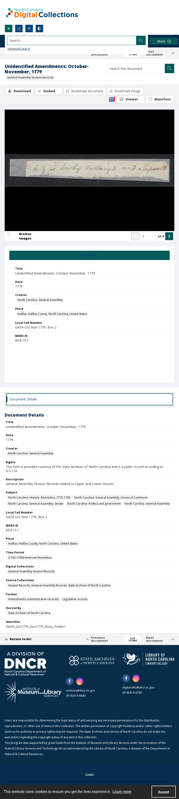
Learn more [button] (122, 792)
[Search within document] (169, 68)
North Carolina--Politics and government (94, 504)
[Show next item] (169, 236)
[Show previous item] (135, 236)
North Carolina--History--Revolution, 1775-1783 (39, 497)
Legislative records (74, 599)
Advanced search (18, 49)
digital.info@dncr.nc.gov (138, 687)
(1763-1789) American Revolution (30, 558)
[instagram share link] (79, 681)
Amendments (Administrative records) (33, 599)
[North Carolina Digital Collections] (42, 12)
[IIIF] (112, 99)
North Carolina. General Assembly (39, 300)
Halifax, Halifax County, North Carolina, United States (52, 314)
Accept (163, 792)
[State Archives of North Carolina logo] (92, 660)
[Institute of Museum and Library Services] (33, 692)
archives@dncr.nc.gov (80, 690)
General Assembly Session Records (30, 77)
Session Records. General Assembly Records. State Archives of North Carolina (59, 585)
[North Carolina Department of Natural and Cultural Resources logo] (25, 663)
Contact (89, 774)
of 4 (161, 236)
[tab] (89, 255)
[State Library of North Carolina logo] (148, 659)
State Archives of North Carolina (29, 613)
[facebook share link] (69, 681)
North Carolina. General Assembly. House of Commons (110, 497)
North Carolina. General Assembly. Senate (35, 504)
